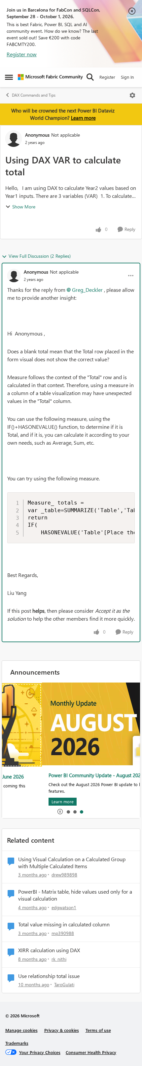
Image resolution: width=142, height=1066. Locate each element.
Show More (23, 206)
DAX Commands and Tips (33, 95)
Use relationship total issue (49, 976)
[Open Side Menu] (9, 77)
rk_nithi (59, 959)
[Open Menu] (132, 95)
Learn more (83, 117)
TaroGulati (64, 984)
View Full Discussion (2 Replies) (40, 256)
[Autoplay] (60, 811)
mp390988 (63, 933)
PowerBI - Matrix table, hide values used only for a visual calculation (75, 895)
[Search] (90, 77)
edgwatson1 (64, 907)
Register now (22, 54)
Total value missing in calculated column (64, 924)
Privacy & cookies (61, 1030)
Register (107, 77)
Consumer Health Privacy (91, 1052)
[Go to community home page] (50, 77)
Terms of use (98, 1030)
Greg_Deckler (87, 289)
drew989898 (64, 874)
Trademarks (16, 1043)
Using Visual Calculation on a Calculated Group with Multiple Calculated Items (71, 862)
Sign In (127, 77)
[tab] (68, 811)
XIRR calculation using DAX (49, 950)
